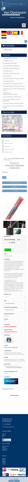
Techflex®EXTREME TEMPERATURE (11, 68)
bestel (8, 250)
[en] (9, 32)
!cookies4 (17, 480)
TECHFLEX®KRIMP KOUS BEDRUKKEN (12, 97)
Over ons (4, 433)
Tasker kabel (4, 449)
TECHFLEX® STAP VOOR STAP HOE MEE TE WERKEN (13, 107)
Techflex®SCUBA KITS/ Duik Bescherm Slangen (14, 86)
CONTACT (15, 5)
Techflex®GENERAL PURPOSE (17, 158)
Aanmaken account (7, 6)
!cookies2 (16, 479)
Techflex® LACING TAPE (8, 81)
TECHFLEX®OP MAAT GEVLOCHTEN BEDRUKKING (11, 100)
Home (9, 158)
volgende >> (14, 186)
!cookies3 (11, 480)
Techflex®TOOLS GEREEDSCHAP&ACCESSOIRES (10, 93)
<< (15, 182)
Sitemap (4, 462)
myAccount (22, 5)
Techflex (4, 447)
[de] (4, 32)
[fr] (20, 32)
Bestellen (4, 458)
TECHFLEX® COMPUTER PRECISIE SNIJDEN (13, 103)
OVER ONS (5, 2)
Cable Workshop (5, 446)
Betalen (3, 460)
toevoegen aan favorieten (7, 388)
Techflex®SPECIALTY (8, 71)
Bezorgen (4, 461)
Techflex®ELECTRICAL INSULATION (11, 73)
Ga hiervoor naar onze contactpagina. (14, 367)
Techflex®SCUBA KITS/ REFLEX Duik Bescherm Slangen (14, 89)
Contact (3, 464)
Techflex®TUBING (7, 76)
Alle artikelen (5, 172)
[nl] (4, 36)
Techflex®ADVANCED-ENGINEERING (11, 66)
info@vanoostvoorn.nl (8, 129)
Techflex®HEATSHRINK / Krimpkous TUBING (13, 78)
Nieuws (3, 435)
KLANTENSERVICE (7, 5)
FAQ (22, 3)
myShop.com (17, 395)
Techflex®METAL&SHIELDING (10, 63)
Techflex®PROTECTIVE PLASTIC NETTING (13, 83)
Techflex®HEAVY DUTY (8, 60)
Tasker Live (4, 450)
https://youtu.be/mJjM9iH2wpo (11, 347)
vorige (15, 191)
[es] (14, 32)
